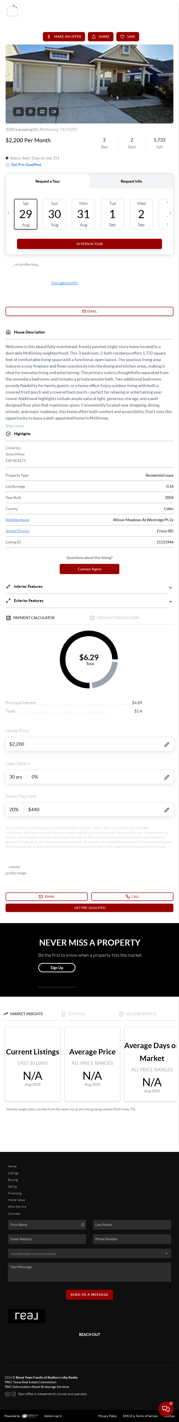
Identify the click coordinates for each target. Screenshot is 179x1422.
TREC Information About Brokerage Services (36, 1387)
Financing (14, 1193)
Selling (12, 1186)
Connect (14, 1213)
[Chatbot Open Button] (165, 1409)
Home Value (16, 1200)
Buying (13, 1180)
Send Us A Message (90, 1294)
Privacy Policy (107, 1416)
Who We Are (17, 1207)
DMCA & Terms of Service (140, 1416)
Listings (13, 1173)
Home (12, 1166)
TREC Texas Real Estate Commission (30, 1382)
